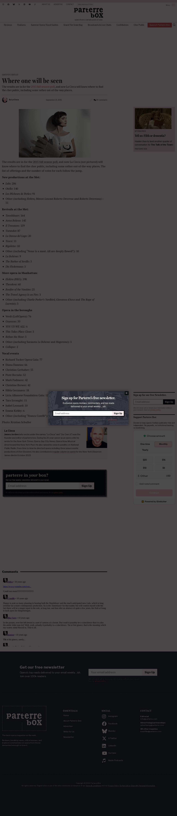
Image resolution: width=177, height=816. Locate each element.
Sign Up (118, 413)
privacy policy (112, 420)
